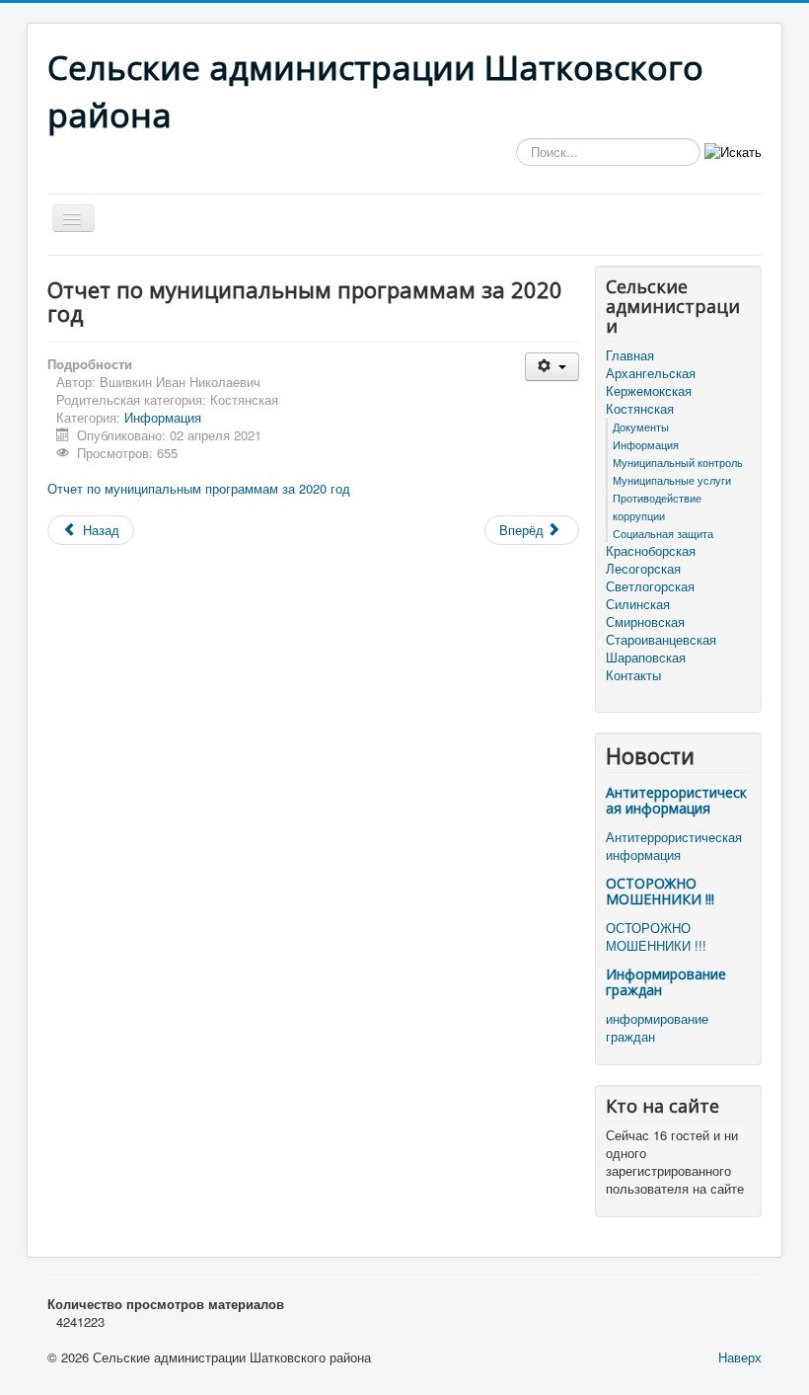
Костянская (640, 409)
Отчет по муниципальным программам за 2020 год (198, 488)
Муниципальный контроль (678, 462)
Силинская (638, 604)
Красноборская (651, 551)
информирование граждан (657, 1027)
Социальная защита (663, 533)
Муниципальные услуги (672, 480)
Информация (162, 417)
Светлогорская (650, 586)
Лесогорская (643, 569)
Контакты (633, 675)
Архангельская (651, 373)
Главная (630, 355)
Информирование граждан (666, 982)
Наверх (740, 1357)
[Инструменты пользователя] (552, 366)
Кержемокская (649, 391)
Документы (641, 426)
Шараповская (646, 657)
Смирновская (645, 622)
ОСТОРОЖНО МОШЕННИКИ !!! (660, 891)
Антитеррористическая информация (676, 800)
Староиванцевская (661, 640)
